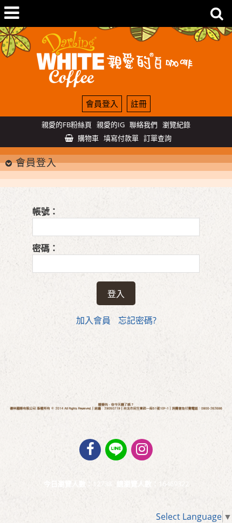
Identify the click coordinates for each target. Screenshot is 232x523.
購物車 (88, 138)
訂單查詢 (158, 138)
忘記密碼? (137, 320)
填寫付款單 (121, 138)
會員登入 (102, 103)
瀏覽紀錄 (176, 124)
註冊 (139, 103)
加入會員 (93, 320)
